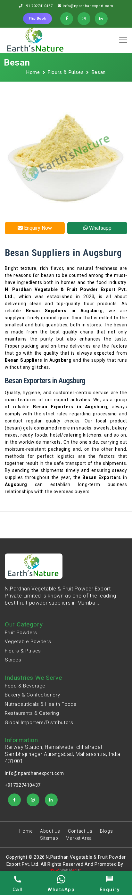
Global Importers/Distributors (39, 722)
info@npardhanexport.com (88, 6)
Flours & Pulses (66, 72)
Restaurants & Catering (32, 713)
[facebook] (14, 799)
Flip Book (37, 18)
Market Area (79, 838)
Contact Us (80, 831)
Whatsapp (99, 228)
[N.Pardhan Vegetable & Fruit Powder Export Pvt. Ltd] (36, 40)
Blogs (106, 831)
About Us (50, 831)
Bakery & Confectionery (32, 695)
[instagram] (33, 799)
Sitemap (49, 838)
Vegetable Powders (28, 641)
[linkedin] (51, 799)
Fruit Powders (21, 632)
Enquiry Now (37, 228)
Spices (13, 660)
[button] (122, 37)
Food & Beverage (25, 686)
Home (33, 72)
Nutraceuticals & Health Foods (40, 704)
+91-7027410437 (38, 6)
